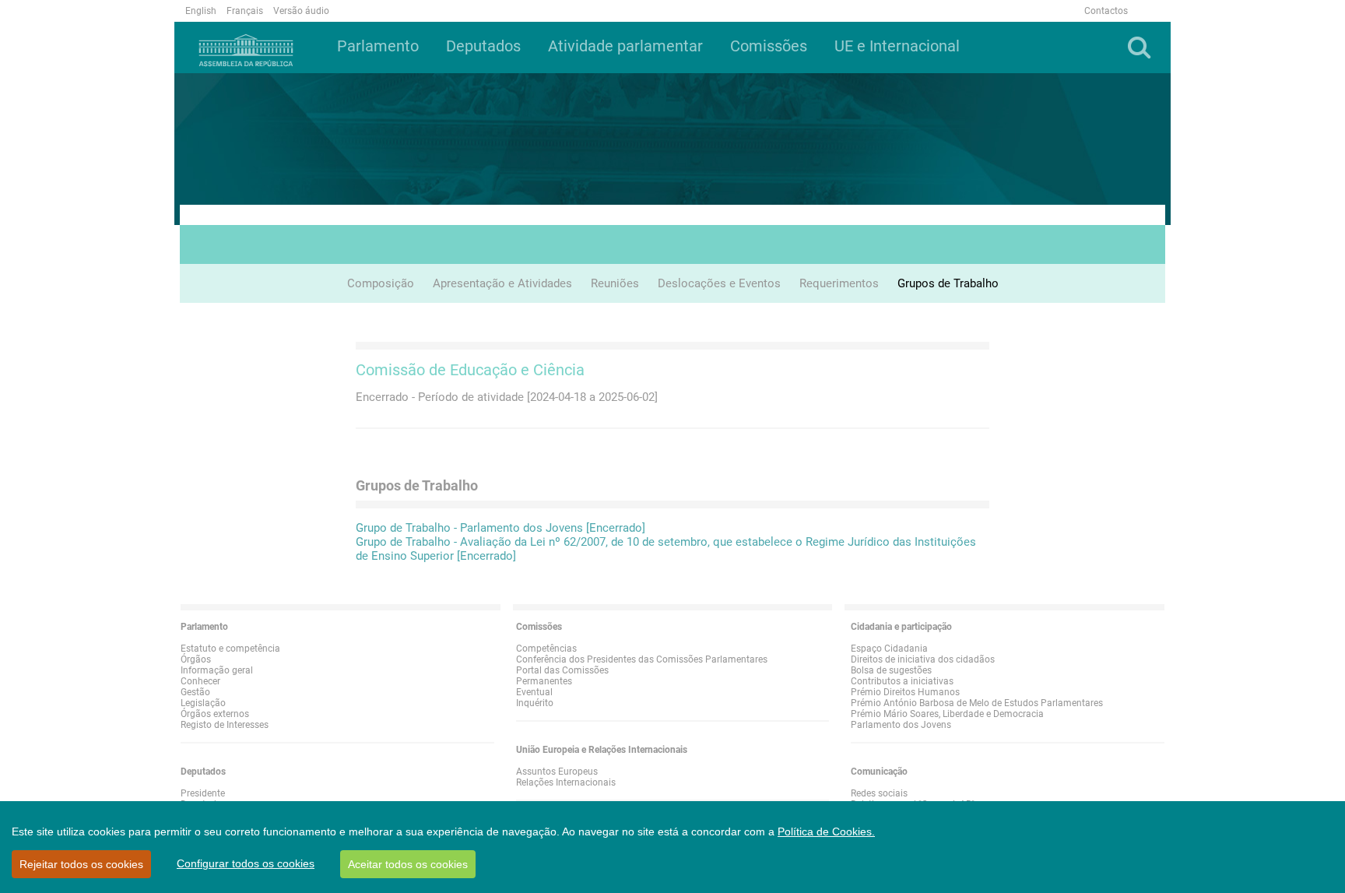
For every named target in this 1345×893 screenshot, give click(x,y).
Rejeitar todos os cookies (81, 864)
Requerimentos (839, 283)
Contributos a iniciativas (902, 681)
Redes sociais (879, 793)
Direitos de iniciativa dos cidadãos (923, 659)
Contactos (1106, 10)
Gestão (195, 692)
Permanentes (544, 681)
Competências (546, 648)
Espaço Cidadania (889, 648)
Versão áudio (301, 10)
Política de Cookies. (826, 831)
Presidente (203, 793)
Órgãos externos (215, 713)
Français (245, 10)
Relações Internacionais (566, 782)
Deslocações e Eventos (719, 283)
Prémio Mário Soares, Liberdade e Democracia (947, 713)
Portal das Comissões (562, 670)
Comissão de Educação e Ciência (470, 369)
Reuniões (615, 283)
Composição (380, 283)
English (200, 10)
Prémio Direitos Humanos (905, 692)
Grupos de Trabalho (948, 283)
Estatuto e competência (230, 648)
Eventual (534, 692)
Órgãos (196, 659)
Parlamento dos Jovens (901, 724)
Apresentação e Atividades (502, 283)
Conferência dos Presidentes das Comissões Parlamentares (641, 659)
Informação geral (217, 670)
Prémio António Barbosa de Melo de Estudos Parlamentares (977, 703)
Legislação (203, 703)
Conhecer (200, 681)
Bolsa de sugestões (891, 670)
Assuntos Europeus (557, 771)
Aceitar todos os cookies (408, 864)
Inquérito (534, 703)
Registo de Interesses (225, 724)
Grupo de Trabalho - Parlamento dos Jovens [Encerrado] (500, 528)
